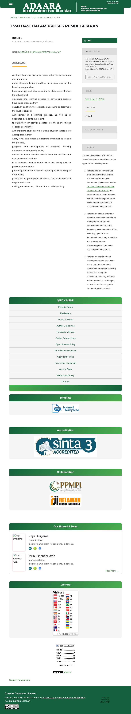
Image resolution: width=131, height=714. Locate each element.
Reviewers (65, 313)
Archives (24, 17)
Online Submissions (66, 338)
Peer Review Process (65, 350)
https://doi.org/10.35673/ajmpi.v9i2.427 (39, 51)
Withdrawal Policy (65, 375)
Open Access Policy (65, 344)
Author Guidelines (66, 325)
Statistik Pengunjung (19, 680)
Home (14, 17)
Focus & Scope (65, 319)
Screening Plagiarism (65, 363)
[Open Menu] (10, 3)
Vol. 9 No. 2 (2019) (41, 17)
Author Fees (65, 369)
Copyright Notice (65, 356)
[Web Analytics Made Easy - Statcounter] (36, 672)
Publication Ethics (65, 332)
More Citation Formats (99, 77)
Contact (65, 381)
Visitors (67, 672)
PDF (88, 40)
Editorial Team (65, 307)
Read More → (112, 571)
